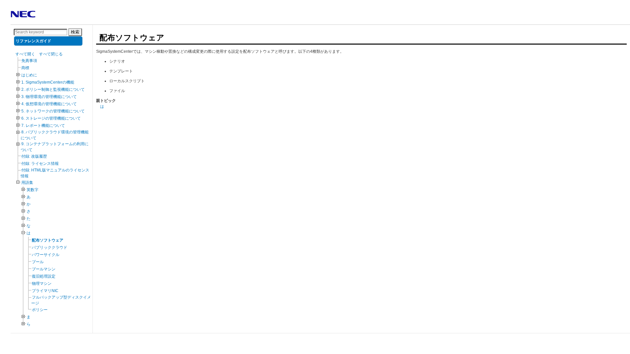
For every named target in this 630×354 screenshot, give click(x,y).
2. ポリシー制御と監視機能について (53, 89)
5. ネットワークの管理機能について (53, 111)
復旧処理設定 (43, 276)
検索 (75, 32)
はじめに (29, 75)
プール (38, 262)
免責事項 (29, 60)
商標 (25, 68)
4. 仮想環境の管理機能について (49, 104)
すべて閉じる (51, 54)
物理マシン (42, 283)
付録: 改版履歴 (34, 156)
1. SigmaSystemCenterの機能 (47, 82)
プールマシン (43, 269)
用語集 (27, 182)
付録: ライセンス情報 (40, 163)
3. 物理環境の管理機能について (49, 96)
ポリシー (40, 309)
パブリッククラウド (49, 247)
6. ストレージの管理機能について (51, 118)
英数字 (32, 189)
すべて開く (25, 54)
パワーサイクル (45, 254)
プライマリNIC (45, 290)
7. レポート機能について (43, 125)
